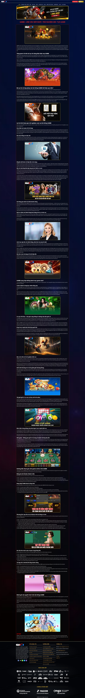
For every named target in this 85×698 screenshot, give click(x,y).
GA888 (19, 4)
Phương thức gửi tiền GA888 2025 (48, 654)
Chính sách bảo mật (32, 648)
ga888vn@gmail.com (61, 650)
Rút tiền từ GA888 (46, 656)
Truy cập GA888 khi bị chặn (47, 660)
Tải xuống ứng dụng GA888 (47, 658)
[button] (36, 18)
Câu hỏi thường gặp (32, 662)
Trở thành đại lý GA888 (46, 646)
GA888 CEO (58, 658)
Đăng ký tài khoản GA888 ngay (48, 652)
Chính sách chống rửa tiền (33, 660)
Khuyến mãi (56, 4)
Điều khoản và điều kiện (33, 650)
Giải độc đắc (41, 4)
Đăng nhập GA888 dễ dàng (47, 650)
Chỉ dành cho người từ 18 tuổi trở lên (35, 656)
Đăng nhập (75, 1)
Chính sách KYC (31, 658)
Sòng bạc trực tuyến (25, 4)
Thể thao (33, 4)
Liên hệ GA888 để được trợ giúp (48, 648)
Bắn (30, 4)
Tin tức (60, 4)
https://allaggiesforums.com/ (64, 646)
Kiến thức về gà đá (50, 4)
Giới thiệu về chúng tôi (33, 646)
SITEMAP (57, 656)
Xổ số (37, 4)
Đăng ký (81, 1)
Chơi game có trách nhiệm (33, 654)
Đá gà (45, 4)
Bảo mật (30, 652)
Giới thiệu (64, 4)
